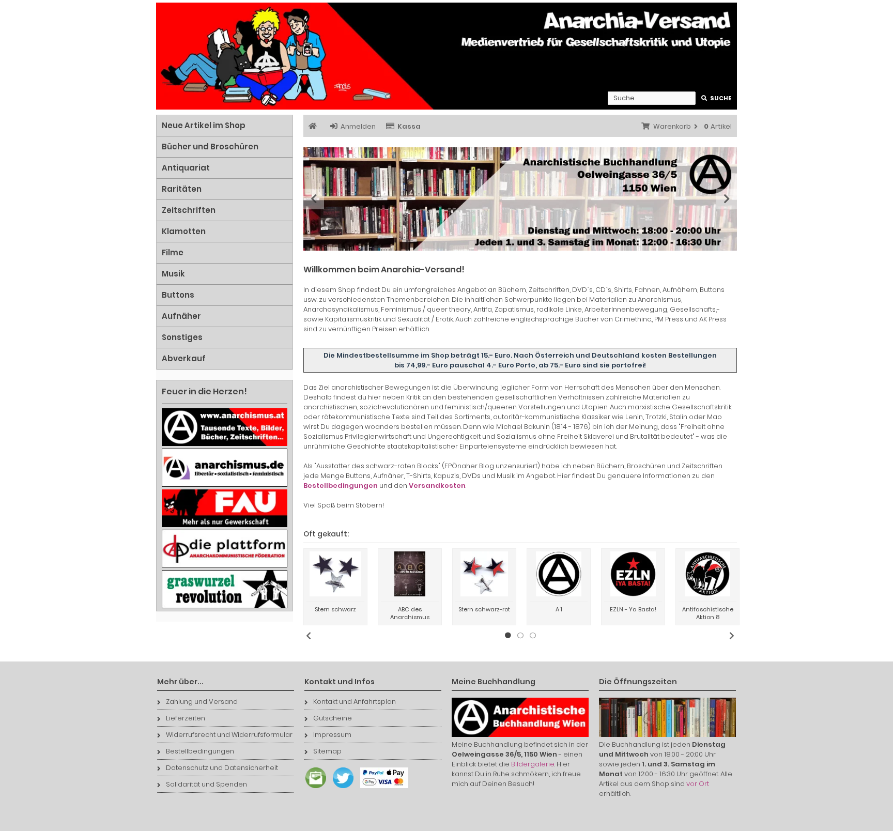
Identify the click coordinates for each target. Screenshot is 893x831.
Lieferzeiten (185, 718)
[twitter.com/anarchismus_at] (340, 788)
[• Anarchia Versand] (446, 56)
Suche (716, 98)
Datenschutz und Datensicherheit (222, 768)
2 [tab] (520, 635)
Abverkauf (184, 358)
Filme (172, 252)
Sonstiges (182, 337)
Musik (173, 273)
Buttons (178, 294)
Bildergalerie (533, 764)
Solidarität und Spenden (206, 784)
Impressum (332, 735)
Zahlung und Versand (202, 701)
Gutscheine (332, 718)
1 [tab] (508, 635)
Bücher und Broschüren (210, 146)
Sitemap (327, 751)
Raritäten (182, 188)
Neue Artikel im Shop (203, 125)
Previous (313, 199)
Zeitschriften (188, 210)
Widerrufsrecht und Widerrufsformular (229, 735)
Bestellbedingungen (200, 751)
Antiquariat (186, 167)
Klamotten (184, 231)
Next (726, 199)
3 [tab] (533, 635)
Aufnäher (181, 316)
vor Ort (697, 784)
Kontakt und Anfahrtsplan (354, 701)
